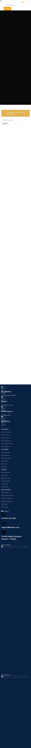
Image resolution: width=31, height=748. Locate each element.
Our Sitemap (4, 487)
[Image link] (14, 609)
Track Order (4, 475)
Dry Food (3, 466)
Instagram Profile (5, 481)
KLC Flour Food (5, 435)
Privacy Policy (4, 492)
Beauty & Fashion (5, 446)
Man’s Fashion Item (6, 441)
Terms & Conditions (6, 498)
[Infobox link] (15, 391)
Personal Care (5, 461)
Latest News (4, 484)
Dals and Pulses (5, 455)
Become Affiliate (5, 472)
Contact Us (4, 504)
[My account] (29, 1)
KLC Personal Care (6, 432)
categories (4, 429)
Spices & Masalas (5, 452)
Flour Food (4, 464)
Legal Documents (6, 478)
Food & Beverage (5, 458)
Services (4, 469)
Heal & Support (6, 489)
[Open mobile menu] (3, 1)
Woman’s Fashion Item (7, 443)
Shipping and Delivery (7, 501)
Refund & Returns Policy (7, 495)
